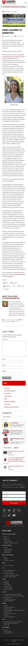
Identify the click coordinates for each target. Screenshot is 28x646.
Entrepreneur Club (8, 609)
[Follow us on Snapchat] (4, 515)
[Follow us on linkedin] (9, 510)
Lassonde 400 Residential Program (11, 575)
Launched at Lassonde (9, 391)
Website (4, 371)
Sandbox (6, 624)
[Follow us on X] (19, 510)
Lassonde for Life (8, 612)
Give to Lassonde (8, 541)
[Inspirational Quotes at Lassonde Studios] (5, 452)
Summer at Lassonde (8, 573)
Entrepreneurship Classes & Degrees (12, 621)
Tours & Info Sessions (9, 565)
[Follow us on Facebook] (14, 510)
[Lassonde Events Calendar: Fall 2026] (5, 467)
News (8, 11)
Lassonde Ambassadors (9, 607)
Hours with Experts (8, 589)
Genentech (15, 64)
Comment (5, 339)
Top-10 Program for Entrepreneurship (11, 6)
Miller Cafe (6, 552)
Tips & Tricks (7, 393)
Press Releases (8, 396)
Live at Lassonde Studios (9, 570)
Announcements (11, 319)
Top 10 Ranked (14, 423)
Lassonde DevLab (8, 586)
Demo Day (6, 615)
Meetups (6, 605)
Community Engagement (9, 616)
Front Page (6, 388)
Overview (6, 547)
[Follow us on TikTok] (9, 515)
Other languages (7, 631)
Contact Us (6, 538)
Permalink (16, 321)
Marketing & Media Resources (11, 407)
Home (4, 11)
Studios (15, 643)
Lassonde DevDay (8, 588)
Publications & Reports (9, 401)
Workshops (6, 583)
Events (16, 448)
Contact (12, 643)
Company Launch (8, 597)
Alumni (5, 319)
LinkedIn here (21, 315)
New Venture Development (10, 599)
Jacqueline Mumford (9, 36)
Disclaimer (21, 640)
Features (17, 319)
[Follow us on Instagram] (4, 510)
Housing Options (7, 551)
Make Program (7, 584)
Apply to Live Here (8, 549)
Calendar (6, 559)
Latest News (7, 448)
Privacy (14, 641)
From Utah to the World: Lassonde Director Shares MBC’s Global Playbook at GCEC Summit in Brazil (16, 459)
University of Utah (15, 640)
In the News (7, 404)
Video (5, 399)
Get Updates (14, 503)
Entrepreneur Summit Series (10, 613)
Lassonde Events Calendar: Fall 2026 (15, 467)
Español (6, 629)
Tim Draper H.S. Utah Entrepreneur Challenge (14, 596)
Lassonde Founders (8, 572)
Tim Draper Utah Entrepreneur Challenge (13, 594)
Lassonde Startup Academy (10, 576)
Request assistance (8, 633)
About (5, 536)
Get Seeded (6, 581)
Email (4, 365)
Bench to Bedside (8, 600)
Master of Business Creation (10, 623)
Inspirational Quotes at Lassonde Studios (16, 452)
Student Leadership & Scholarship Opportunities (14, 610)
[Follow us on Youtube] (14, 515)
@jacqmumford (12, 315)
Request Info (7, 539)
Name (4, 359)
